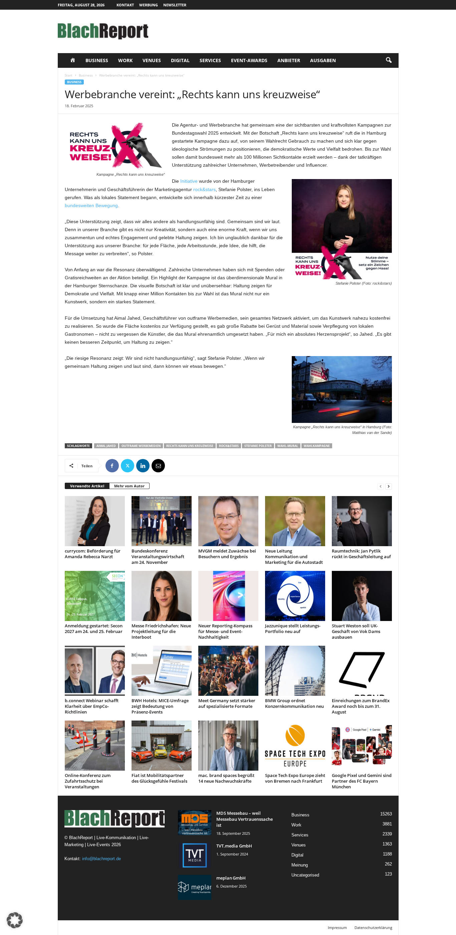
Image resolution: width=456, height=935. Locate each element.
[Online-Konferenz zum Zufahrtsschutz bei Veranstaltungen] (95, 746)
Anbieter (288, 60)
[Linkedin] (143, 465)
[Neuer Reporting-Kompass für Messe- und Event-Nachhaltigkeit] (228, 596)
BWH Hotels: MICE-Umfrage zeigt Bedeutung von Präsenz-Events (160, 706)
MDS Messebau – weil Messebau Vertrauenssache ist (244, 819)
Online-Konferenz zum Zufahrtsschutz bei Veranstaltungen (87, 781)
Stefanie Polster (258, 446)
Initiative (189, 181)
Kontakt (125, 4)
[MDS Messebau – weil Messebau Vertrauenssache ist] (194, 822)
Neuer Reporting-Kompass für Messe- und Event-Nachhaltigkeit (225, 631)
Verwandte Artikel (87, 485)
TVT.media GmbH (234, 846)
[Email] (158, 465)
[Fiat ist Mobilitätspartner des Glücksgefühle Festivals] (162, 746)
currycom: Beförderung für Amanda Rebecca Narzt (93, 554)
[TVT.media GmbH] (194, 855)
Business (96, 60)
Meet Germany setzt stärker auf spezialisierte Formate (226, 703)
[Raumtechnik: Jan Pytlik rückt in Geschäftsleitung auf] (362, 521)
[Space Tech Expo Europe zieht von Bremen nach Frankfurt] (295, 746)
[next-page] (388, 486)
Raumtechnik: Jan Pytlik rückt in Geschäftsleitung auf (361, 554)
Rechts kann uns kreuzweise (189, 446)
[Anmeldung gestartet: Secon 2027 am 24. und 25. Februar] (95, 596)
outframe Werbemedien (141, 446)
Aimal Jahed (106, 446)
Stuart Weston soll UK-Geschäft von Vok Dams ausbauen (356, 631)
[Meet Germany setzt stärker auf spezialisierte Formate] (228, 671)
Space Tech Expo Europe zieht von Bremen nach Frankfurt (295, 778)
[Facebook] (112, 465)
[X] (127, 465)
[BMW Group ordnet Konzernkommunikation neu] (295, 671)
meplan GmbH (231, 878)
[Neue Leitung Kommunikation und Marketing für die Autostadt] (295, 521)
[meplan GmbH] (194, 887)
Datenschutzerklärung (373, 927)
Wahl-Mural (287, 446)
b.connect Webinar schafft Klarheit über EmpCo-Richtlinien (92, 706)
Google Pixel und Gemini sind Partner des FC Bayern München (362, 781)
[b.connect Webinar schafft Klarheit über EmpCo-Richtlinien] (95, 671)
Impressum (337, 927)
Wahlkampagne (317, 446)
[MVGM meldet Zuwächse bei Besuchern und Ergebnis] (228, 521)
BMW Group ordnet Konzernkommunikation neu (294, 703)
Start (68, 75)
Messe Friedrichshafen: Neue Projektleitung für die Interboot (161, 631)
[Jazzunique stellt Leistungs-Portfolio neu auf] (295, 596)
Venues (152, 60)
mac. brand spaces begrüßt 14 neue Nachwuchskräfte (226, 778)
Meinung (299, 865)
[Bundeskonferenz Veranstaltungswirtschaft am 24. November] (162, 521)
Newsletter (174, 4)
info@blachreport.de (101, 858)
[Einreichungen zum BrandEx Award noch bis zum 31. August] (362, 671)
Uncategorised (305, 875)
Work (125, 60)
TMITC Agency (120, 927)
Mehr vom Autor (129, 485)
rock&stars (204, 189)
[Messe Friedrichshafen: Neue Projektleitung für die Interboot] (162, 596)
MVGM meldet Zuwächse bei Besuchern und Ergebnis (227, 554)
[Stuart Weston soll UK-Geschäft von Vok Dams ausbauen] (362, 596)
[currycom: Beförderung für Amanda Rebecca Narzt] (95, 521)
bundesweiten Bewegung (91, 205)
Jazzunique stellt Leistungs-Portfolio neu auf (292, 628)
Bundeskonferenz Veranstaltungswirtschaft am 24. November (158, 556)
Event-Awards (249, 60)
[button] (388, 60)
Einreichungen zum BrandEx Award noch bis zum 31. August (361, 706)
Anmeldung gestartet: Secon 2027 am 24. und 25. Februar (94, 628)
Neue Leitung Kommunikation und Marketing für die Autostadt (294, 556)
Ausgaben (323, 60)
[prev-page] (380, 486)
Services (210, 60)
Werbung (148, 4)
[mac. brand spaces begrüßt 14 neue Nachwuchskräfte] (228, 746)
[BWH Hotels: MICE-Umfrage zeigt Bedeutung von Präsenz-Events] (162, 671)
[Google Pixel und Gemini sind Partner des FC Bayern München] (362, 746)
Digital (180, 60)
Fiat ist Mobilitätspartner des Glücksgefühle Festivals (159, 778)
